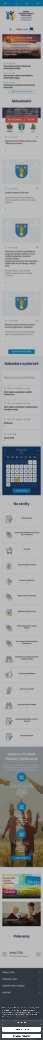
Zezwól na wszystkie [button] (21, 1036)
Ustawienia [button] (21, 1022)
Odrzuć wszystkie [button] (21, 1029)
